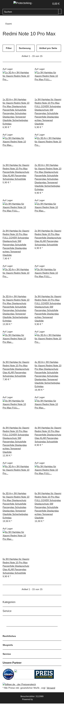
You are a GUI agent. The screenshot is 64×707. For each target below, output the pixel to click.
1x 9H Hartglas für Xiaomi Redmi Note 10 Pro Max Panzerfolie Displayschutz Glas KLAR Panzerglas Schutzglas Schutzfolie (16, 172)
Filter (8, 48)
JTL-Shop (37, 699)
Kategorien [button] (9, 602)
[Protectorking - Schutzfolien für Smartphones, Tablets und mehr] (23, 3)
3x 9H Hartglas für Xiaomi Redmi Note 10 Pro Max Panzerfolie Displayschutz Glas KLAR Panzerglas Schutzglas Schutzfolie (16, 369)
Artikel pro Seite (48, 48)
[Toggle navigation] (7, 4)
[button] (44, 3)
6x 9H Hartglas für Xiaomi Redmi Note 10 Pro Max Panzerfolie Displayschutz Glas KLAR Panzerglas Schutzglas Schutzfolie (16, 566)
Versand (51, 687)
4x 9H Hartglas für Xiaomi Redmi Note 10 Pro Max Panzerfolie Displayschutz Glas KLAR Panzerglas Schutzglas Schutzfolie (48, 434)
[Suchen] (59, 11)
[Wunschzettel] (48, 3)
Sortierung (25, 48)
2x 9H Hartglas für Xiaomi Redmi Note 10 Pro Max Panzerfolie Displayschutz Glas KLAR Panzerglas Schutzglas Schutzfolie (48, 237)
